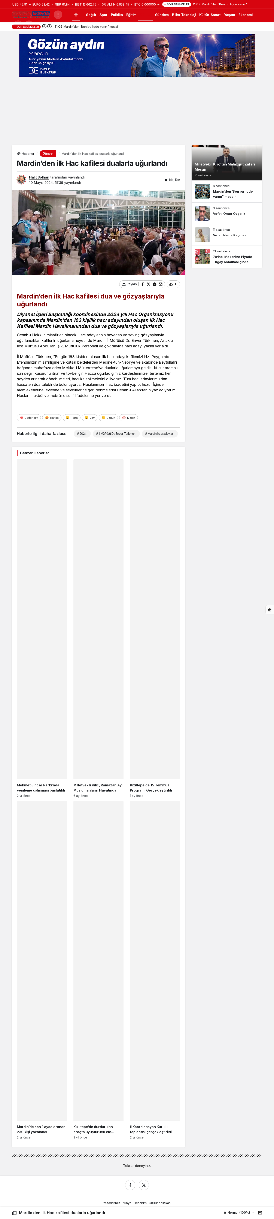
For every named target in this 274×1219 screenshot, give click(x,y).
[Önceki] (44, 26)
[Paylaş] (259, 1213)
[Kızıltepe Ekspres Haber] (31, 14)
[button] (238, 1212)
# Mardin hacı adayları (159, 433)
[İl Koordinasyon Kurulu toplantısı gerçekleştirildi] (155, 970)
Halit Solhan (39, 177)
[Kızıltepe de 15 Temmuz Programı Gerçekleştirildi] (155, 628)
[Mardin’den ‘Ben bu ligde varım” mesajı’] (227, 191)
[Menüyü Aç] (58, 14)
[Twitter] (144, 1185)
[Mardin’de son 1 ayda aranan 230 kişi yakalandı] (42, 970)
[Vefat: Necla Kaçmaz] (227, 235)
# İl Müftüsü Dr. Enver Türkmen (116, 433)
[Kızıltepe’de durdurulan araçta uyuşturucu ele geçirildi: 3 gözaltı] (98, 970)
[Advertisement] (137, 111)
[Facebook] (130, 1185)
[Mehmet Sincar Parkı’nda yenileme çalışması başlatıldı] (42, 628)
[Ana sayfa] (76, 14)
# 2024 (81, 433)
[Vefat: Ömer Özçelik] (227, 213)
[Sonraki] (49, 26)
